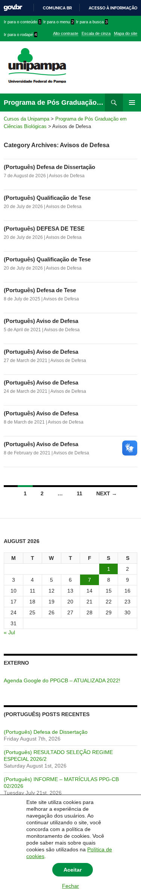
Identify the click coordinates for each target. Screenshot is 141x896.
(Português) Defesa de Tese (40, 290)
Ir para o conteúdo (22, 22)
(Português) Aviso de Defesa (41, 321)
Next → (106, 493)
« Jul (9, 632)
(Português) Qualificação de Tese (47, 198)
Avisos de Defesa (67, 175)
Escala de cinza (96, 33)
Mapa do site (125, 33)
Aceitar (73, 870)
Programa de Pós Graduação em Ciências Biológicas (54, 102)
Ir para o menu (58, 22)
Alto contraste (65, 33)
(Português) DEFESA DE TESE (44, 228)
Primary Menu (132, 103)
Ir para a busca (92, 22)
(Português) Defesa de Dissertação (49, 167)
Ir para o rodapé (20, 34)
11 (79, 493)
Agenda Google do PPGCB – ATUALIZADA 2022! (62, 680)
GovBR (12, 7)
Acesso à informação (113, 8)
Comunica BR (57, 8)
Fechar (70, 886)
